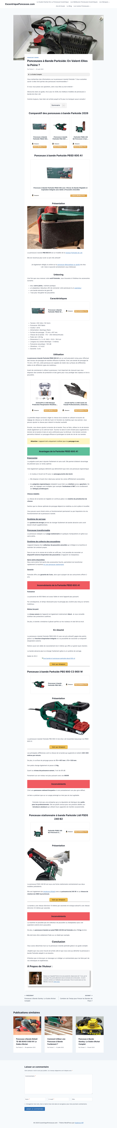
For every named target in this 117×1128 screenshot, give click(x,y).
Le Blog (69, 6)
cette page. (56, 981)
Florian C (31, 69)
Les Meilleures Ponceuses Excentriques (84, 2)
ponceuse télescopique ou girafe (68, 264)
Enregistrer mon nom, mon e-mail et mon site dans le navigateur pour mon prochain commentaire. (56, 1104)
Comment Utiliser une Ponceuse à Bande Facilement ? (56, 1041)
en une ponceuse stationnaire (53, 564)
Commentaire (30, 1076)
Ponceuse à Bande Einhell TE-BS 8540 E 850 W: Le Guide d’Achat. (26, 1041)
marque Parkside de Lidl (73, 253)
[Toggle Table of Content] (63, 105)
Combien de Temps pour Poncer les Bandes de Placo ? (76, 998)
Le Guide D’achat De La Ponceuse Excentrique (53, 2)
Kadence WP (79, 1123)
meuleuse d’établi (49, 891)
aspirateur (77, 288)
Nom (27, 1099)
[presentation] (27, 1025)
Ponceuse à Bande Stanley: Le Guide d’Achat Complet (40, 998)
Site (73, 1099)
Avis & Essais (60, 6)
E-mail (51, 1099)
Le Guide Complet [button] (36, 74)
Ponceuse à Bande (33, 57)
